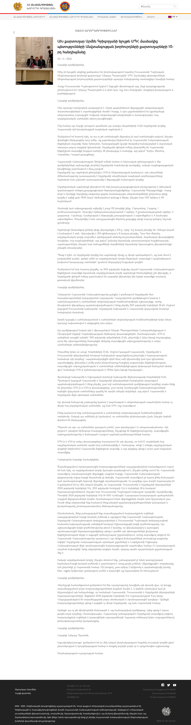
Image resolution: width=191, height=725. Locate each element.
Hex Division (170, 720)
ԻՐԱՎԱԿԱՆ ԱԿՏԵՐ (107, 17)
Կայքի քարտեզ (23, 693)
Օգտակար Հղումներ (25, 689)
